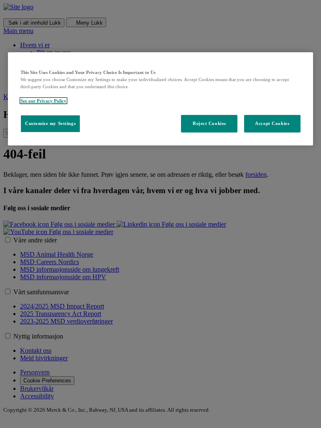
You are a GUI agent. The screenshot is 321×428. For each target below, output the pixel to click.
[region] (160, 98)
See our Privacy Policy (43, 100)
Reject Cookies (209, 123)
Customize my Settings (50, 123)
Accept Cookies (272, 123)
